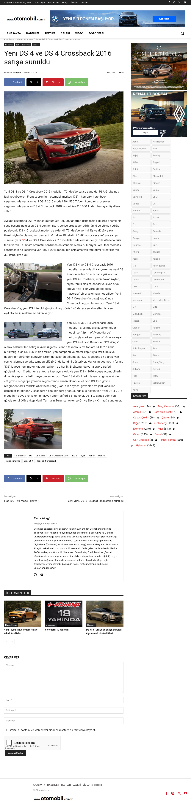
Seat (134, 355)
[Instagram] (174, 3)
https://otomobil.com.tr (45, 523)
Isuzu (155, 245)
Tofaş (155, 375)
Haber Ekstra (11, 625)
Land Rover (159, 279)
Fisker (156, 217)
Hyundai (136, 245)
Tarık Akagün (14, 72)
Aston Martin (139, 148)
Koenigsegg (159, 265)
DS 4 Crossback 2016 (58, 455)
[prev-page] (6, 641)
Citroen (156, 183)
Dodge (135, 203)
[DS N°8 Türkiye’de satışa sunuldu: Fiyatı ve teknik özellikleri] (104, 614)
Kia (134, 265)
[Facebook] (169, 3)
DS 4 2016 (40, 455)
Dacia (156, 189)
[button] (182, 33)
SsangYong (158, 362)
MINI (155, 307)
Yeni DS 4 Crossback (46, 460)
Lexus (135, 286)
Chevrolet (158, 176)
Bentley (157, 155)
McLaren (137, 300)
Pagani (156, 327)
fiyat (83, 455)
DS (24, 240)
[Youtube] (185, 3)
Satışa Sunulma (23, 44)
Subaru (136, 369)
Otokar (136, 327)
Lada (135, 272)
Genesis (157, 231)
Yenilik (36, 44)
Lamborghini (159, 272)
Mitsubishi (137, 313)
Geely (135, 231)
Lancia (136, 279)
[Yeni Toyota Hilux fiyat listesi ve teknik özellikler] (22, 614)
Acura (135, 141)
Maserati (137, 293)
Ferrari (156, 210)
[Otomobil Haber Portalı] (26, 19)
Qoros (135, 341)
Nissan (136, 320)
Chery (135, 176)
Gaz (155, 224)
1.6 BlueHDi (20, 455)
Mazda (156, 293)
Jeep (135, 258)
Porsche (157, 334)
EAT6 (74, 455)
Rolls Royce (138, 348)
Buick (135, 169)
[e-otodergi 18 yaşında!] (63, 614)
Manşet (101, 455)
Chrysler (136, 183)
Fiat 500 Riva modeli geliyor (21, 501)
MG (134, 307)
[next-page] (12, 641)
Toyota (136, 382)
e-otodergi (51, 625)
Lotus (155, 286)
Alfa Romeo (159, 141)
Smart (135, 362)
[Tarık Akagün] (19, 546)
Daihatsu (137, 196)
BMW (135, 162)
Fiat (134, 217)
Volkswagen (159, 382)
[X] (179, 3)
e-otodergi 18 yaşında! (56, 629)
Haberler (21, 39)
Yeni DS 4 (28, 460)
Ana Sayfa (9, 39)
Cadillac (157, 169)
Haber (92, 455)
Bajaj (135, 155)
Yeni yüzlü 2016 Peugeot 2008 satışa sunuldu (95, 501)
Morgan (157, 313)
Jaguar (156, 251)
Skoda (156, 355)
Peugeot (136, 334)
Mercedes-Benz (161, 300)
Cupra (135, 189)
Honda (156, 238)
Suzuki (156, 369)
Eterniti (136, 210)
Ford (134, 224)
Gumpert (136, 238)
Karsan (156, 258)
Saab (155, 348)
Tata (134, 375)
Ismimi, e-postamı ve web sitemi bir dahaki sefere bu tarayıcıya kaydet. (52, 729)
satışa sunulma (13, 460)
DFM (155, 196)
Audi (155, 148)
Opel (155, 320)
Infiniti (135, 251)
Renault (157, 341)
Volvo (135, 389)
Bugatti (156, 162)
